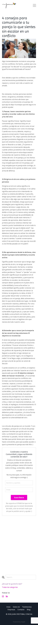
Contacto (21, 609)
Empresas (11, 609)
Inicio (8, 607)
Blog (28, 609)
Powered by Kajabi (19, 622)
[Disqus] (19, 544)
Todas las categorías (10, 587)
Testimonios (27, 607)
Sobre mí (16, 607)
